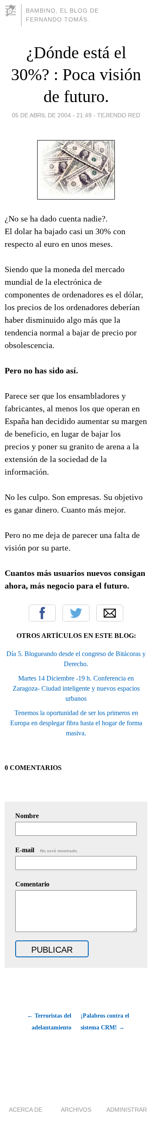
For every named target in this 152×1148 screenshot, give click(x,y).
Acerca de (25, 1109)
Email (109, 613)
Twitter (76, 613)
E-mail (46, 850)
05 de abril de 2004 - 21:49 (52, 115)
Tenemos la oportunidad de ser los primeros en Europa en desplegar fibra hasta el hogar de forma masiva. (76, 723)
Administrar (126, 1109)
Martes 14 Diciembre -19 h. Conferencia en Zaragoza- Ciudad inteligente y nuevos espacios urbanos (76, 688)
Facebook (42, 613)
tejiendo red (118, 115)
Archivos (76, 1109)
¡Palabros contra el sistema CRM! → (105, 1022)
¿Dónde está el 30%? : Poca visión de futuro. (76, 74)
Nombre (27, 815)
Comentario (32, 884)
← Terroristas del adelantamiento (49, 1022)
